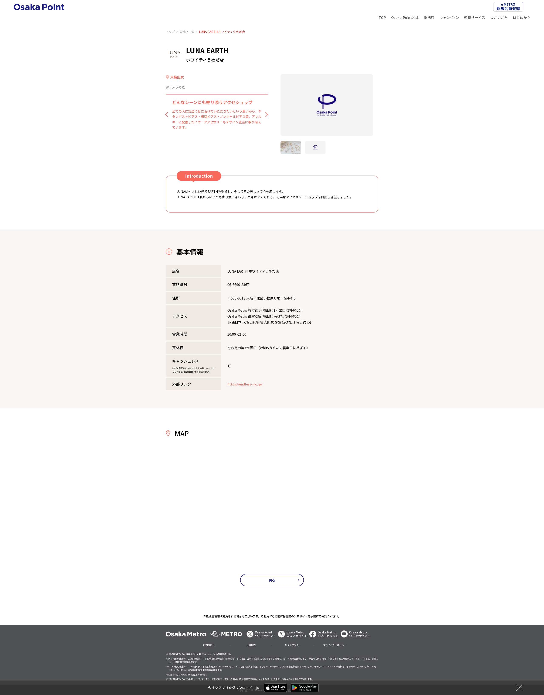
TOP (382, 17)
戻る (272, 579)
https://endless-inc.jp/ (244, 384)
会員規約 (251, 645)
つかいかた (499, 17)
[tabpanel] (326, 105)
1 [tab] (290, 147)
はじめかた (521, 17)
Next (266, 114)
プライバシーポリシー (335, 645)
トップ (170, 32)
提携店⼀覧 (186, 32)
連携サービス (474, 17)
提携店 (429, 17)
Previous (168, 114)
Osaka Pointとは (405, 17)
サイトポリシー (293, 645)
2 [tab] (315, 147)
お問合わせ (209, 645)
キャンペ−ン (449, 17)
